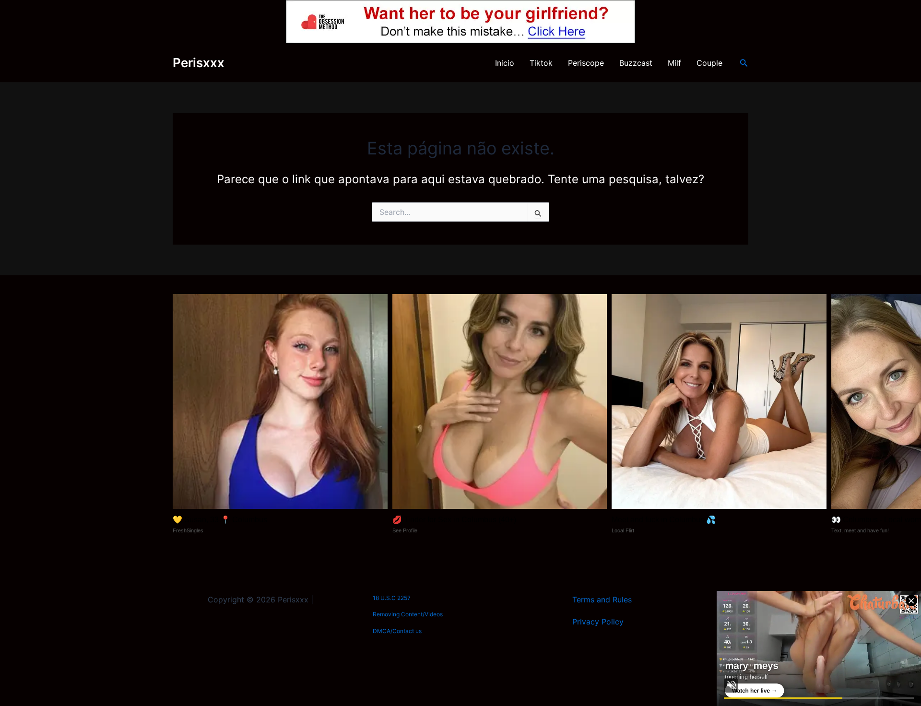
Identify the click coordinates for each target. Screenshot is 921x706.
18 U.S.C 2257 (392, 597)
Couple (709, 63)
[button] (744, 63)
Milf (674, 63)
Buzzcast (635, 63)
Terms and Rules (602, 599)
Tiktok (541, 63)
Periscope (586, 63)
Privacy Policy (598, 621)
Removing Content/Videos (408, 614)
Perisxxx (198, 62)
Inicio (504, 63)
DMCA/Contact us (397, 631)
